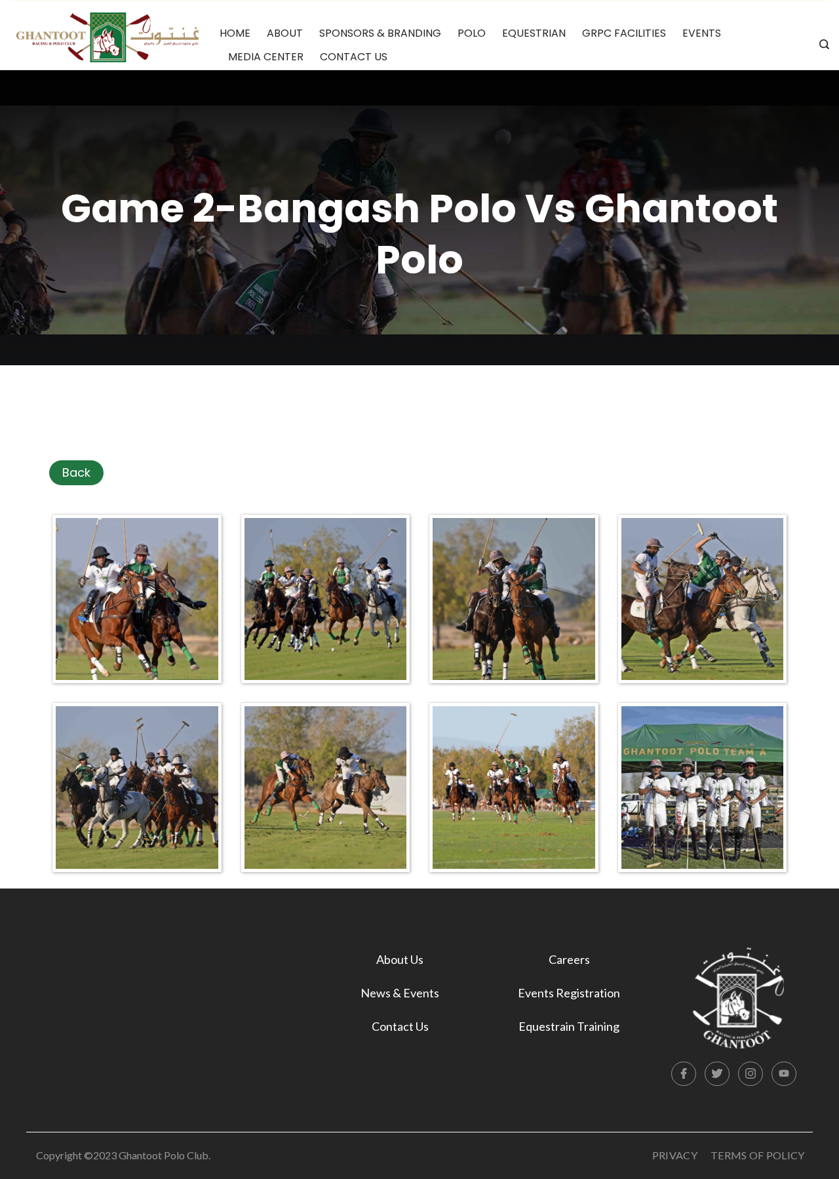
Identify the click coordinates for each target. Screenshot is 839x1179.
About (285, 33)
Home (235, 33)
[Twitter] (717, 1074)
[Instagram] (750, 1074)
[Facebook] (683, 1074)
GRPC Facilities (624, 33)
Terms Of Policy (758, 1155)
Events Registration (569, 993)
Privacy (674, 1155)
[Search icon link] (821, 45)
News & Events (400, 993)
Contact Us (353, 56)
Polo (472, 33)
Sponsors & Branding (380, 33)
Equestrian (534, 33)
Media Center (265, 56)
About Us (399, 959)
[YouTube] (783, 1074)
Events (701, 33)
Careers (569, 959)
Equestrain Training (568, 1026)
